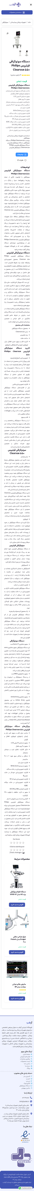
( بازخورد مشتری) (16, 75)
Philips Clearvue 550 (18, 140)
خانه (29, 22)
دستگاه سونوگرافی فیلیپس (15, 143)
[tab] (22, 154)
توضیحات (20, 154)
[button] (7, 33)
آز (29, 1022)
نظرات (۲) (20, 160)
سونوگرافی (5, 22)
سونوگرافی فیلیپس (14, 147)
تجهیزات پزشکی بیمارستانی (18, 22)
